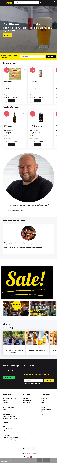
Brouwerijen (44, 398)
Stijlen (43, 400)
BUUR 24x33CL (8, 83)
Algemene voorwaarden (9, 407)
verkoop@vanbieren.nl (42, 375)
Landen (43, 402)
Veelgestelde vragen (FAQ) (10, 398)
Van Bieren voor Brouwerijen (10, 418)
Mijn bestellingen (27, 400)
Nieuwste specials (46, 409)
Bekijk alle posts (15, 328)
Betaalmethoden (7, 405)
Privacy (4, 409)
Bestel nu (7, 35)
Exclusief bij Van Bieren (47, 412)
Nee (46, 460)
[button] (23, 255)
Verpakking (44, 405)
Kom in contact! (8, 377)
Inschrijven (51, 56)
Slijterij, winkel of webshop (9, 416)
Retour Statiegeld (7, 414)
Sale (42, 414)
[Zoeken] (37, 2)
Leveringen (5, 402)
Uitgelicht (43, 407)
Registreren (26, 398)
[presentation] (52, 105)
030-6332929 (28, 375)
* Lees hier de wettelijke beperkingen (32, 383)
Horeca (4, 412)
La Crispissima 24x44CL (37, 83)
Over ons (5, 400)
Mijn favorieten (26, 402)
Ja (39, 460)
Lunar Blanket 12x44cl (36, 127)
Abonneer (49, 380)
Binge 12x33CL (8, 127)
